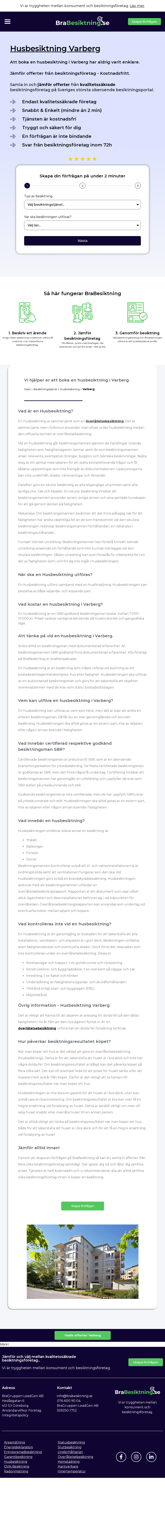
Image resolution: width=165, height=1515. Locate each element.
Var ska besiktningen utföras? (47, 217)
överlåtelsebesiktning (105, 421)
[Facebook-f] (121, 1457)
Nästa (83, 241)
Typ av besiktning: (38, 196)
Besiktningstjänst (45, 389)
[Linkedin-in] (151, 1457)
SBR (91, 759)
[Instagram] (136, 1457)
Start (27, 389)
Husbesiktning (70, 389)
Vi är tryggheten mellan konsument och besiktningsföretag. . (82, 6)
